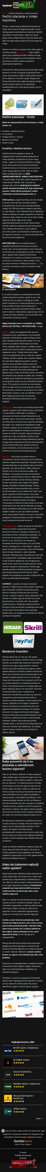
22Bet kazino (20, 1108)
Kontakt (23, 1158)
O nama (23, 1152)
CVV (38, 263)
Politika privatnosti (23, 1155)
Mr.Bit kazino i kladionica (25, 1047)
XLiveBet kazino (21, 1059)
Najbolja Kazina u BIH (23, 1042)
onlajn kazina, (23, 52)
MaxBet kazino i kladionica (26, 1083)
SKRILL (5, 332)
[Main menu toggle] (41, 4)
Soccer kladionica (22, 1071)
